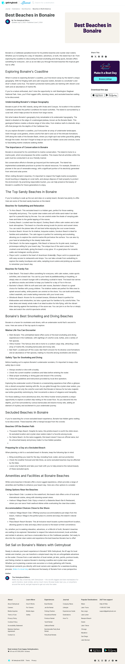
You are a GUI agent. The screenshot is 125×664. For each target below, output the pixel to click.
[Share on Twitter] (95, 56)
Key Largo (84, 611)
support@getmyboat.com (108, 611)
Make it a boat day (20, 569)
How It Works (30, 604)
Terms (28, 660)
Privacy (34, 660)
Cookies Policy (12, 622)
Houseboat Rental (50, 615)
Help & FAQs (104, 604)
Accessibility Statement (15, 625)
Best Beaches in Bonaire (30, 15)
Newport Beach (86, 618)
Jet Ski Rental (49, 607)
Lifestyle (65, 607)
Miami (83, 604)
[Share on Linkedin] (102, 56)
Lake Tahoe (85, 625)
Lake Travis (85, 607)
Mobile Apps (30, 611)
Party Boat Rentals (50, 635)
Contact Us (11, 635)
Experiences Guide (69, 611)
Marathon (84, 633)
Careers (10, 607)
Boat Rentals (49, 604)
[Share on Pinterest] (99, 56)
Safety (28, 615)
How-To (65, 618)
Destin (83, 622)
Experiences (49, 600)
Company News (68, 604)
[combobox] (46, 2)
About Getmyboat (13, 604)
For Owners (30, 607)
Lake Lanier (85, 615)
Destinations (67, 615)
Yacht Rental (48, 622)
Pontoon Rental (49, 618)
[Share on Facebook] (92, 56)
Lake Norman (85, 640)
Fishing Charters (50, 611)
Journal (66, 600)
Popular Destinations (89, 600)
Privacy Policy (12, 618)
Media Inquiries (13, 611)
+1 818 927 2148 (105, 607)
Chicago (84, 629)
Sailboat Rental (49, 625)
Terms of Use (12, 615)
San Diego (84, 636)
